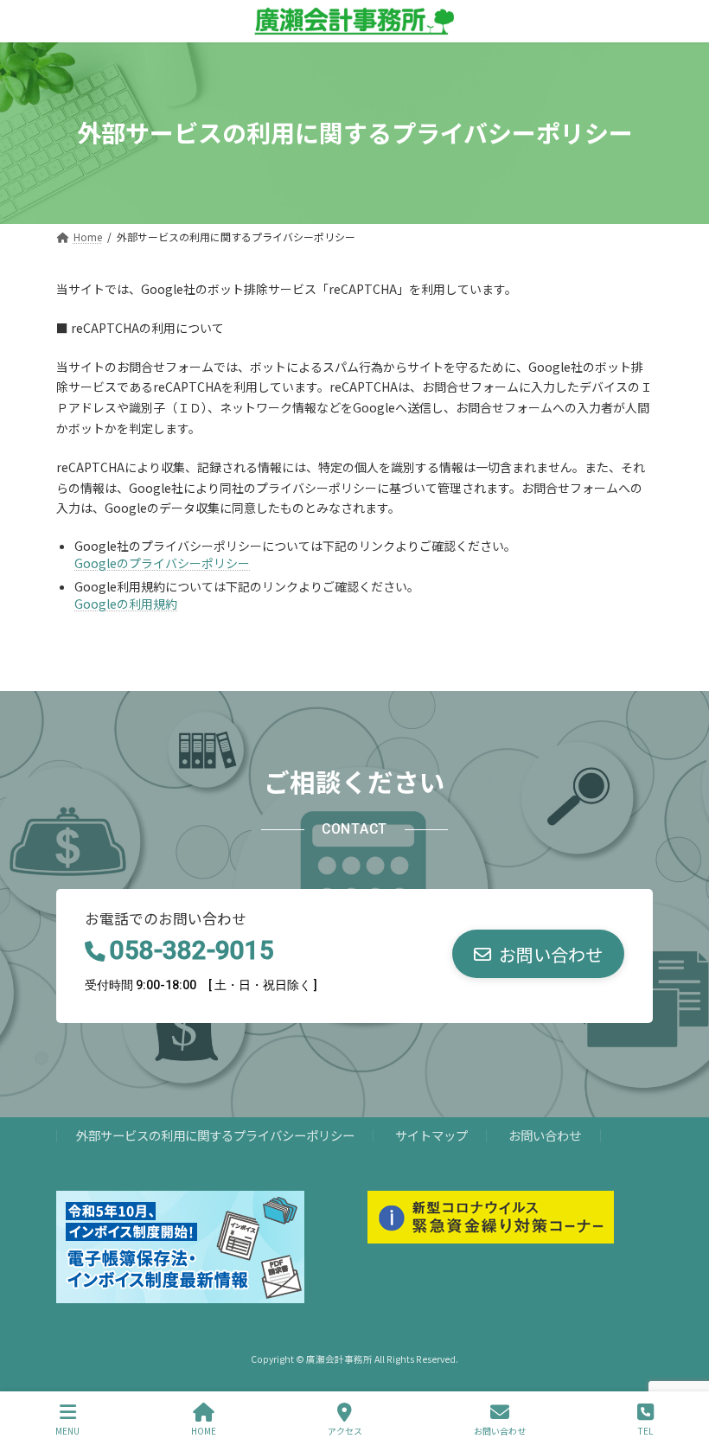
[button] (538, 953)
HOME (203, 1430)
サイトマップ (431, 1135)
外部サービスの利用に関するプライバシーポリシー (215, 1135)
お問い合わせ (544, 1135)
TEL (645, 1430)
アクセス (345, 1430)
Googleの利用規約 (125, 603)
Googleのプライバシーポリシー (162, 563)
